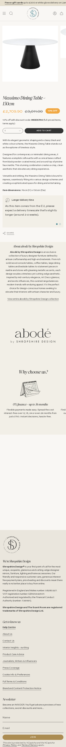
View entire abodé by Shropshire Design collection (33, 299)
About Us (7, 634)
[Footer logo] (12, 544)
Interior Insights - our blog (16, 647)
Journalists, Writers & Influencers (20, 661)
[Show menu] (4, 13)
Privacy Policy (10, 745)
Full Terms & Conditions (14, 681)
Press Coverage (11, 668)
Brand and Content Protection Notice (22, 688)
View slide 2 (60, 224)
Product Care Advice (13, 654)
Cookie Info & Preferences (16, 675)
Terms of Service (29, 745)
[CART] (61, 13)
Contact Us (8, 641)
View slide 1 (57, 224)
